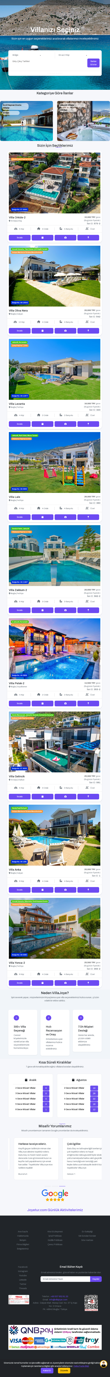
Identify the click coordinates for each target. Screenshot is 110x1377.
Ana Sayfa (23, 1231)
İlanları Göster (93, 63)
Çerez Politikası (55, 1244)
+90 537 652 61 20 (59, 1296)
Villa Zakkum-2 (18, 590)
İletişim (23, 1240)
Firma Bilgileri (22, 1244)
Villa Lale (14, 496)
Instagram (23, 1271)
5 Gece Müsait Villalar (25, 1104)
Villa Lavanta (17, 403)
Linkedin (23, 1280)
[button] (44, 147)
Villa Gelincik (17, 776)
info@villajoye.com (58, 1299)
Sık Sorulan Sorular (87, 1236)
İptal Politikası (55, 1236)
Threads (23, 1288)
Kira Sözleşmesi (55, 1231)
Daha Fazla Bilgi (81, 1366)
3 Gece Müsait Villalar (25, 1093)
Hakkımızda (22, 1236)
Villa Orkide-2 (17, 217)
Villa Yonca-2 (17, 962)
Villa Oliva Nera (18, 310)
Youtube (23, 1275)
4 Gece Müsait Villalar (25, 1099)
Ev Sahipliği (87, 1231)
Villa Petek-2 (16, 683)
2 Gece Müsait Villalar (25, 1088)
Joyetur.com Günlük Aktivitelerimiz (55, 1210)
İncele (20, 237)
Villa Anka (15, 869)
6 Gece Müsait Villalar (25, 1109)
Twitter (22, 1284)
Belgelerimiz (23, 1249)
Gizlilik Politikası (55, 1240)
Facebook (23, 1267)
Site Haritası (87, 1240)
